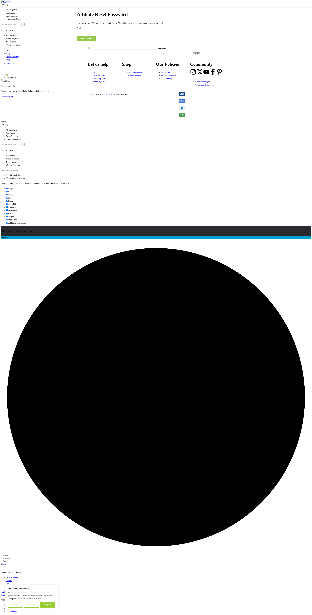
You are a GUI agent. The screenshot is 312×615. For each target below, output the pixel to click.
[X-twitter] (200, 72)
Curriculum (10, 13)
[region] (31, 597)
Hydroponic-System (13, 19)
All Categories (11, 10)
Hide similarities (14, 175)
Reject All (31, 605)
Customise (15, 605)
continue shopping (7, 96)
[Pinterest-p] (219, 72)
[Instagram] (193, 72)
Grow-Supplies (12, 16)
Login (3, 595)
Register (4, 592)
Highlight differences (16, 178)
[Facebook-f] (213, 72)
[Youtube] (206, 72)
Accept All (47, 605)
